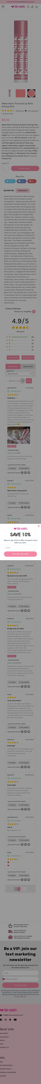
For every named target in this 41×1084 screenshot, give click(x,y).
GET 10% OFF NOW (20, 554)
